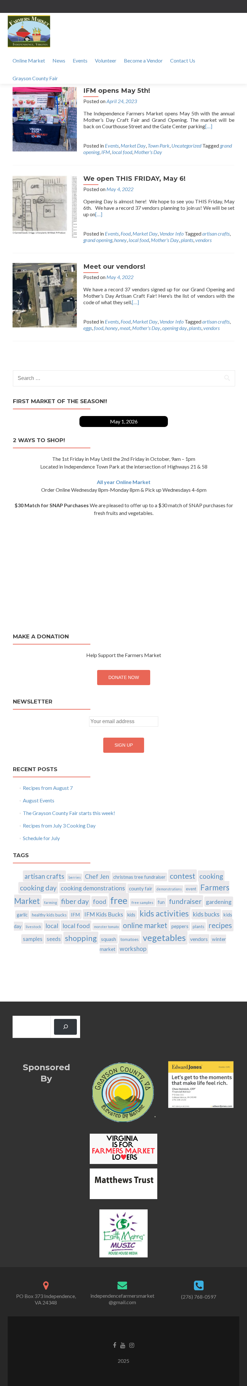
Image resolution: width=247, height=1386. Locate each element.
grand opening (97, 240)
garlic (22, 914)
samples (32, 939)
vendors (203, 240)
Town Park (158, 145)
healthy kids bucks (49, 914)
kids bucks (206, 914)
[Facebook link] (114, 1344)
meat (125, 328)
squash (108, 939)
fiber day (75, 901)
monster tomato (106, 927)
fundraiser (185, 901)
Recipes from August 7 (48, 788)
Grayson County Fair (35, 78)
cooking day (38, 888)
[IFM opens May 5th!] (45, 118)
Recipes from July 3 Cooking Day (59, 825)
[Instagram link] (131, 1344)
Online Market (29, 60)
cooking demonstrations (93, 888)
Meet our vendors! (114, 266)
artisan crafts (216, 233)
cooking (211, 876)
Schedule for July (41, 838)
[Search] (65, 1027)
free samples (142, 902)
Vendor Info (172, 233)
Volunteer (105, 60)
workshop (133, 948)
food (98, 328)
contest (182, 875)
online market (145, 925)
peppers (179, 926)
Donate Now (123, 677)
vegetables (164, 937)
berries (75, 877)
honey (120, 240)
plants (187, 240)
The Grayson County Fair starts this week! (69, 813)
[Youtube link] (122, 1344)
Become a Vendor (143, 60)
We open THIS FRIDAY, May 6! (134, 178)
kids (131, 914)
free (118, 900)
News (58, 60)
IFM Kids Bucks (103, 914)
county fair (140, 888)
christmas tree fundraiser (139, 877)
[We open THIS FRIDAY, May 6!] (45, 206)
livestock (33, 926)
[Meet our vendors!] (45, 294)
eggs (87, 328)
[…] (208, 126)
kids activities (164, 913)
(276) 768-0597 (198, 1297)
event (191, 888)
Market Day (133, 145)
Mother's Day (148, 152)
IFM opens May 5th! (116, 90)
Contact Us (182, 60)
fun (161, 902)
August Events (38, 800)
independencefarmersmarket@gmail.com (122, 1299)
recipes (220, 925)
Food (126, 233)
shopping (81, 938)
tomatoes (129, 939)
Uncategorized (186, 145)
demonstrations (169, 889)
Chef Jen (97, 876)
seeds (54, 939)
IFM (105, 152)
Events (80, 60)
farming (50, 902)
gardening (219, 901)
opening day (174, 328)
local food (122, 152)
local (51, 925)
